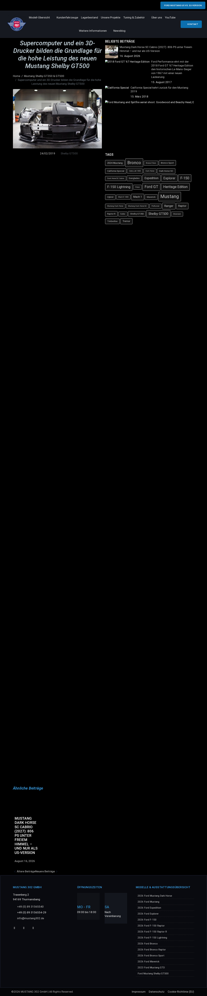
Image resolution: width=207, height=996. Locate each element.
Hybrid (110, 197)
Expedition (151, 178)
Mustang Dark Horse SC (137, 206)
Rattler (122, 214)
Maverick (151, 197)
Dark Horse (150, 171)
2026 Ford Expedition (149, 907)
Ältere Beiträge (26, 871)
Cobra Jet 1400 (135, 171)
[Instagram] (33, 928)
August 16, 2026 (25, 861)
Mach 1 (137, 196)
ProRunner (155, 206)
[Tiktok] (23, 928)
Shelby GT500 (69, 153)
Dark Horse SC (166, 171)
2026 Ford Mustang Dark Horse (155, 895)
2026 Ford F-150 (147, 919)
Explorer (169, 178)
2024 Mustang (115, 163)
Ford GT (151, 187)
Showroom (177, 214)
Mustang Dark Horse (115, 206)
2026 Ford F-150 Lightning (152, 937)
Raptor (182, 205)
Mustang (169, 196)
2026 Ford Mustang (148, 901)
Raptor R (111, 214)
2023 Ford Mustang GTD (151, 967)
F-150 (184, 178)
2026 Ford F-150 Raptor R (152, 931)
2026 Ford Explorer (148, 913)
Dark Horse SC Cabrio (115, 178)
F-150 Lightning (118, 187)
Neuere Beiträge (45, 871)
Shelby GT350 (137, 214)
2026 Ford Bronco (148, 943)
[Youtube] (14, 928)
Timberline (112, 221)
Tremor (126, 221)
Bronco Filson (151, 163)
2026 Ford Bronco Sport (151, 955)
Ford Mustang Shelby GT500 (153, 973)
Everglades (134, 178)
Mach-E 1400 (123, 197)
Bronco (134, 162)
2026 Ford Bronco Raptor (152, 949)
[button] (41, 17)
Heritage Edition (175, 187)
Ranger (168, 206)
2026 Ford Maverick (148, 961)
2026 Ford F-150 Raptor (151, 925)
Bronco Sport (167, 163)
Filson (137, 187)
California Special (115, 171)
